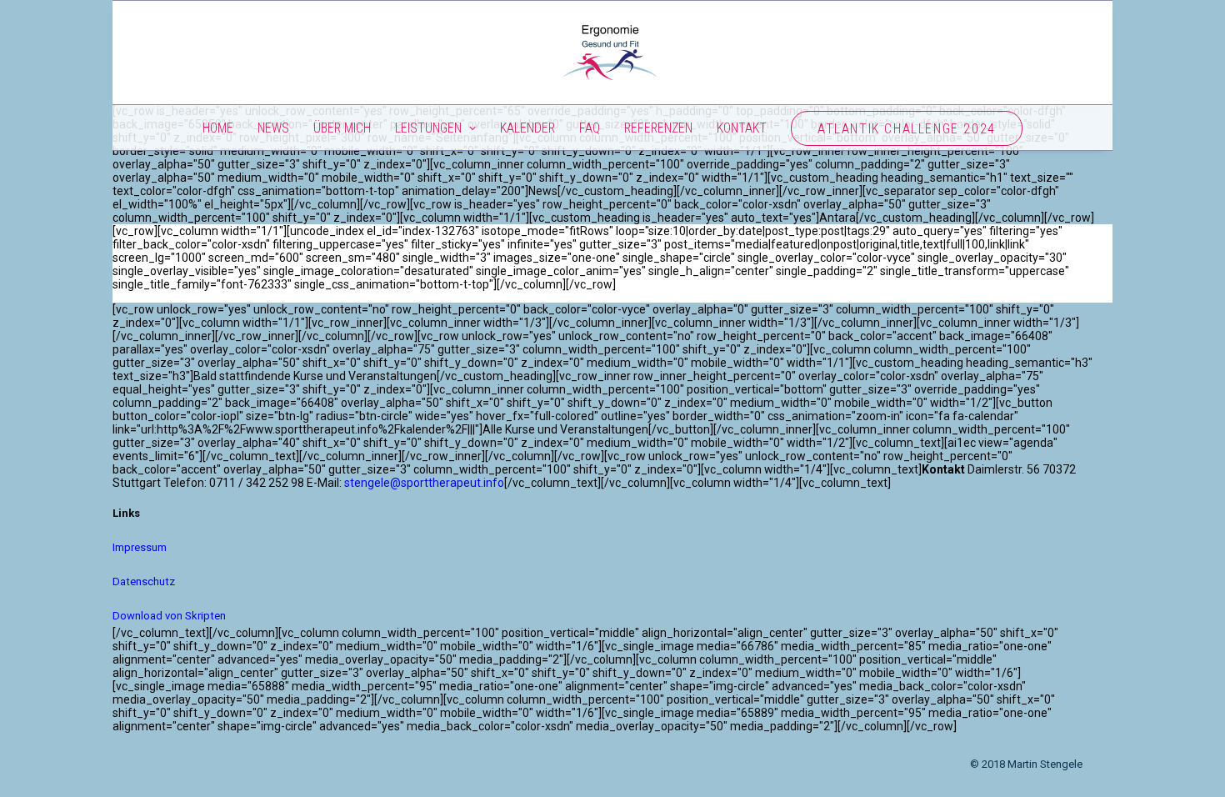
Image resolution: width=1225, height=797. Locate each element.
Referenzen (658, 128)
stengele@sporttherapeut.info (424, 482)
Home (217, 128)
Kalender (527, 128)
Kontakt (742, 128)
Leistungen (428, 128)
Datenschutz (143, 581)
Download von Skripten (169, 615)
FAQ (589, 128)
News (273, 128)
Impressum (139, 547)
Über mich (342, 128)
